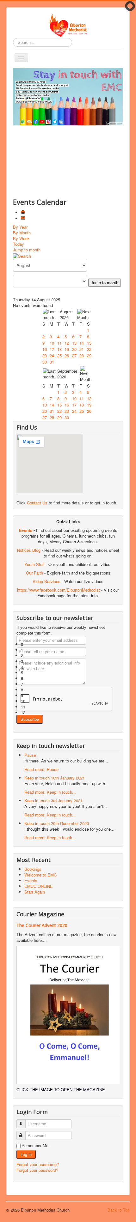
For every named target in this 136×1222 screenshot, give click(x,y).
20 (74, 349)
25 (59, 355)
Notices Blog (28, 550)
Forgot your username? (37, 1164)
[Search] (22, 255)
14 (81, 343)
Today (18, 244)
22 (89, 349)
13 (74, 343)
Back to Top (119, 1210)
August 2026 (66, 314)
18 (59, 349)
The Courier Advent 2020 (41, 925)
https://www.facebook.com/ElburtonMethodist (58, 590)
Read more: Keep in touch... (50, 792)
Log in (26, 1154)
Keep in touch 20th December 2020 (56, 823)
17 (52, 349)
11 (59, 343)
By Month (22, 233)
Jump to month (26, 250)
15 (89, 343)
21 (81, 349)
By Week (21, 238)
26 (67, 355)
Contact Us (37, 503)
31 (52, 362)
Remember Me (35, 1145)
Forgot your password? (37, 1170)
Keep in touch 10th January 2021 (54, 778)
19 (67, 349)
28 (81, 355)
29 (89, 355)
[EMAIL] (23, 218)
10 (52, 343)
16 (44, 349)
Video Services (46, 581)
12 (67, 343)
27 (74, 355)
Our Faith (34, 573)
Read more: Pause (41, 769)
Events (25, 530)
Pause (30, 755)
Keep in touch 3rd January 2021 (53, 801)
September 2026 (67, 374)
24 (52, 355)
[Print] (23, 212)
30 (44, 362)
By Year (20, 227)
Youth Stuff (34, 564)
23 (44, 355)
